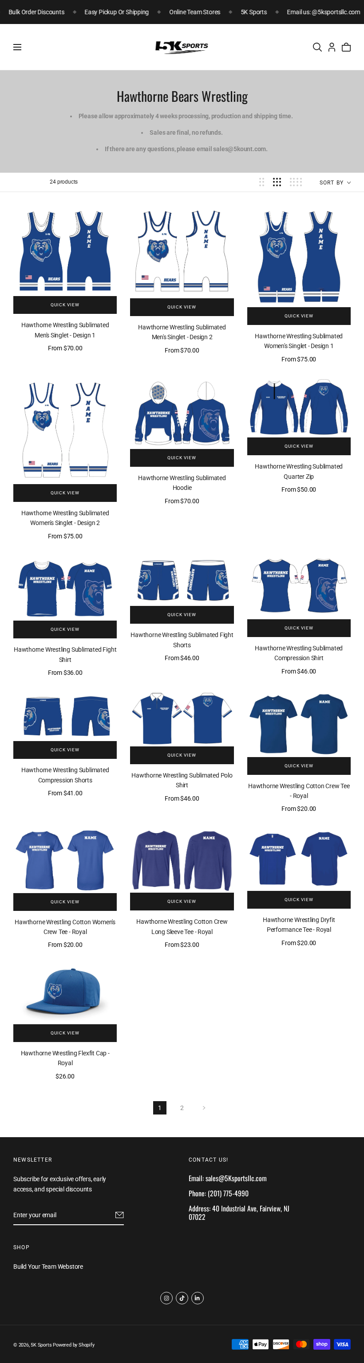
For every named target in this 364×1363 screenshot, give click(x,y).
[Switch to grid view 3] (277, 182)
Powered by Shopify (73, 1345)
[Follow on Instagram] (166, 1298)
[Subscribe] (119, 1215)
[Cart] (346, 47)
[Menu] (17, 47)
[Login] (331, 47)
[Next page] (204, 1107)
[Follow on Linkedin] (197, 1298)
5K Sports (41, 1345)
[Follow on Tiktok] (182, 1298)
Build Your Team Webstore (48, 1266)
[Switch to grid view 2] (261, 182)
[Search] (317, 47)
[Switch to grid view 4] (296, 182)
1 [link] (160, 1107)
